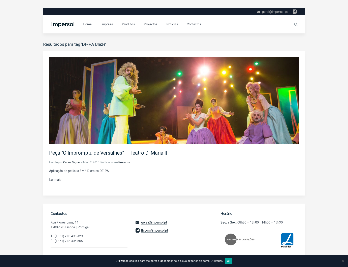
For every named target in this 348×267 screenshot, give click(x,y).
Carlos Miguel (71, 162)
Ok (229, 260)
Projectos (150, 24)
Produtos (128, 24)
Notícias (172, 24)
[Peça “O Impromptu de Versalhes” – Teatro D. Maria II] (174, 100)
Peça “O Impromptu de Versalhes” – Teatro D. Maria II (108, 153)
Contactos (194, 24)
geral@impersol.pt (275, 12)
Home (87, 24)
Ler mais (55, 180)
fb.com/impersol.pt (154, 230)
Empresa (106, 24)
